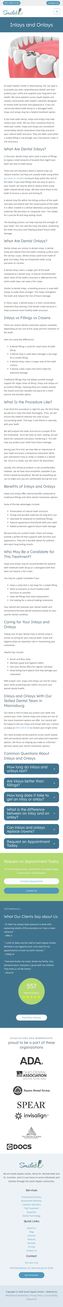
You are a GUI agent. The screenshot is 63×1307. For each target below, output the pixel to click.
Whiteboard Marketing (17, 1295)
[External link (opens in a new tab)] (31, 1061)
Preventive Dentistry (31, 1197)
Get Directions (32, 1275)
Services (32, 1235)
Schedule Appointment (31, 881)
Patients (31, 1239)
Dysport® (31, 1212)
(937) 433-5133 (22, 727)
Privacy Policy (36, 1295)
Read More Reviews (31, 1017)
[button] (12, 3)
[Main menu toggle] (57, 11)
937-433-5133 (31, 1262)
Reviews (31, 1243)
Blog (31, 1231)
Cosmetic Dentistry (31, 1204)
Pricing (31, 1246)
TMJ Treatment (31, 1208)
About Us (31, 1228)
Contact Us (31, 890)
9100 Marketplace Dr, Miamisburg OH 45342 (31, 1268)
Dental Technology (31, 1215)
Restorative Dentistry (31, 1200)
